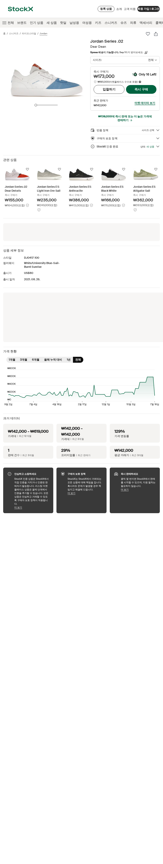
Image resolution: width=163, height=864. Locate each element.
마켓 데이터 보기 (145, 103)
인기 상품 (36, 23)
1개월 (12, 359)
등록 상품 (106, 9)
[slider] (36, 105)
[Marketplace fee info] (140, 81)
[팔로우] (148, 34)
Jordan (43, 33)
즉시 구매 (141, 89)
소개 (119, 10)
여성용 (87, 23)
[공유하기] (156, 34)
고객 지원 (130, 9)
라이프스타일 (29, 33)
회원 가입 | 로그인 (149, 9)
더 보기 (31, 507)
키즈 (98, 23)
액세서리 (146, 23)
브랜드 (22, 23)
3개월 (23, 359)
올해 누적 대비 (53, 359)
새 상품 (52, 23)
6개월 (35, 359)
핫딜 (63, 23)
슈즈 (123, 23)
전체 (11, 23)
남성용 (74, 23)
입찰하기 (109, 89)
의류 (133, 23)
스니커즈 (111, 23)
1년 (69, 359)
